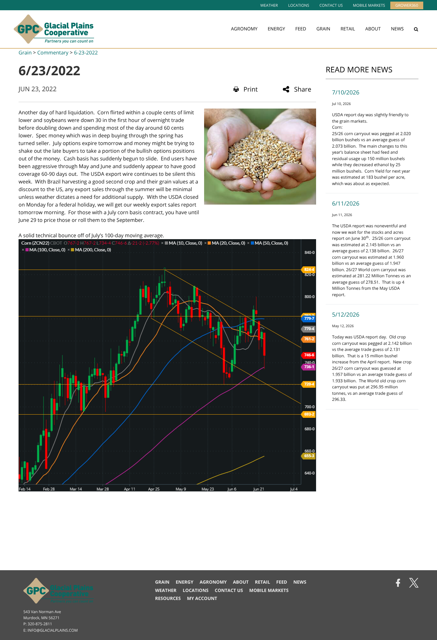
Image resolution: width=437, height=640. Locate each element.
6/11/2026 (345, 203)
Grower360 (406, 5)
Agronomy (244, 29)
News (397, 29)
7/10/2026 (345, 92)
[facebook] (398, 583)
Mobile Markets (369, 5)
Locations (298, 5)
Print (250, 89)
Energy (276, 29)
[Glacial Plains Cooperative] (54, 29)
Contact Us (331, 5)
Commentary (52, 52)
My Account (202, 598)
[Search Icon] (416, 29)
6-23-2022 (86, 52)
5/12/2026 (345, 315)
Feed (300, 29)
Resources (168, 598)
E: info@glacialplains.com (50, 630)
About (373, 29)
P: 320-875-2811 (37, 624)
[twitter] (413, 583)
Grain (323, 29)
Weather (269, 5)
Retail (347, 29)
